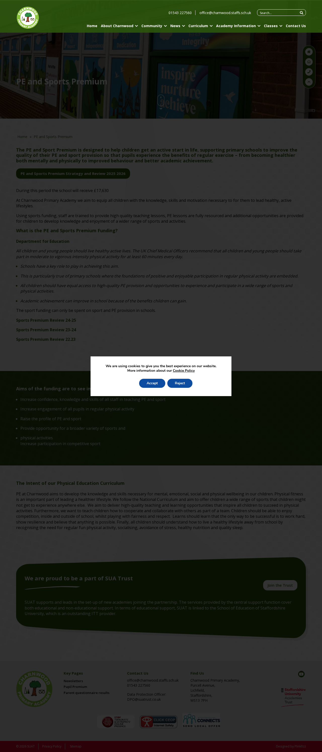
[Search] (301, 13)
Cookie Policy (184, 370)
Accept (152, 383)
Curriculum (198, 25)
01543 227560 (180, 12)
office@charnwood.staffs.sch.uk (225, 12)
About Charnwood (117, 25)
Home (92, 25)
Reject (180, 383)
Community (151, 25)
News (175, 25)
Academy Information (236, 25)
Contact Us (296, 25)
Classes (271, 25)
